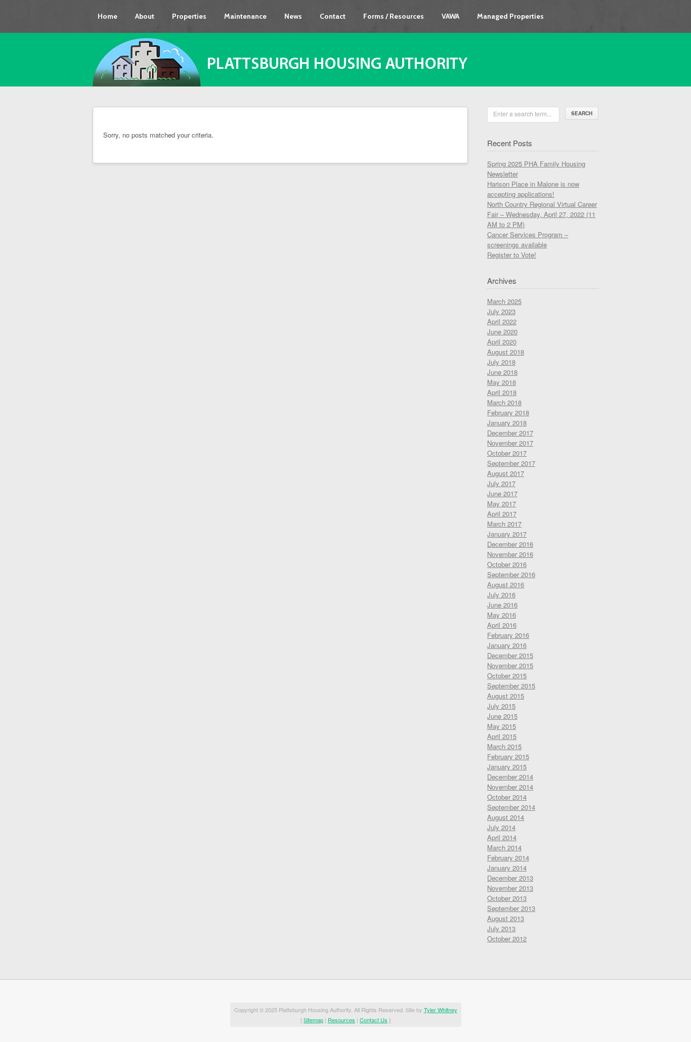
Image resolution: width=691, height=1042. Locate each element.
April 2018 (501, 392)
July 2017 (501, 483)
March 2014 (504, 847)
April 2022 (501, 321)
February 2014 (508, 857)
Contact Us (373, 1020)
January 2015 (507, 766)
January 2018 (507, 422)
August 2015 (505, 696)
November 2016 (510, 554)
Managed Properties (510, 16)
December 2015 (510, 655)
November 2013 (510, 888)
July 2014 (501, 827)
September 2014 (511, 807)
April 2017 (501, 513)
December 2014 (510, 777)
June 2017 (502, 493)
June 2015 (502, 716)
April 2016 (501, 625)
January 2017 (507, 534)
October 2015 (507, 675)
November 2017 (510, 443)
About (144, 16)
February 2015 (508, 756)
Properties (189, 16)
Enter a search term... (522, 113)
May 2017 (501, 503)
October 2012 (507, 938)
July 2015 (501, 706)
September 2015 (511, 685)
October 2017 (507, 453)
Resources (341, 1020)
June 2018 (502, 372)
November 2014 (510, 787)
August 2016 (505, 584)
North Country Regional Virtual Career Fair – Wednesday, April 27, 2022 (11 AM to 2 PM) (542, 214)
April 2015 (501, 736)
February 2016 (508, 635)
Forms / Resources (393, 16)
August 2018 (505, 352)
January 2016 (507, 645)
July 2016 (501, 594)
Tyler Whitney (440, 1010)
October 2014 (507, 797)
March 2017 (504, 524)
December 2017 (510, 433)
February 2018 (508, 412)
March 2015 (504, 746)
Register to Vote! (511, 254)
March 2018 (504, 402)
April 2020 (501, 341)
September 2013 (511, 908)
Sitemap (313, 1020)
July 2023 (501, 311)
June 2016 (502, 605)
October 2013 (507, 898)
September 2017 (511, 463)
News (293, 16)
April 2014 (501, 837)
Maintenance (245, 16)
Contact (333, 16)
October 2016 (507, 564)
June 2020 (502, 331)
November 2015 (510, 665)
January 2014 (507, 868)
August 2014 (505, 817)
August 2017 (505, 473)
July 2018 (501, 362)
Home (107, 16)
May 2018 (501, 382)
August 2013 (505, 918)
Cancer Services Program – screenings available (527, 239)
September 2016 (511, 574)
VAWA (450, 16)
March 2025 (504, 301)
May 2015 (501, 726)
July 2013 (501, 928)
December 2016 (510, 544)
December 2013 (510, 878)
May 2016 (501, 615)
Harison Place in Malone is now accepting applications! (533, 189)
